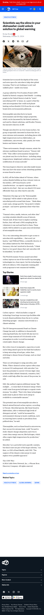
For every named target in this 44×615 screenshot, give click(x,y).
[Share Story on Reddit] (13, 41)
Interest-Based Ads (33, 606)
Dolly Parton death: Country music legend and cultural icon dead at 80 (22, 3)
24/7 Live (15, 9)
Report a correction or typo (11, 473)
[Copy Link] (27, 41)
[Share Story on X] (8, 41)
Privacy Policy (5, 604)
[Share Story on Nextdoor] (18, 41)
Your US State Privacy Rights (9, 606)
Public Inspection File (7, 608)
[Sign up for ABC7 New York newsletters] (19, 592)
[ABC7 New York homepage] (8, 9)
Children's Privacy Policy (30, 604)
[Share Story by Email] (22, 41)
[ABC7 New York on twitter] (9, 592)
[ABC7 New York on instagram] (14, 592)
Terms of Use (22, 606)
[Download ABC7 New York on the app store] (7, 597)
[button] (3, 9)
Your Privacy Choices (16, 604)
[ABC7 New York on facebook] (4, 592)
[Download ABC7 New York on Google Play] (17, 597)
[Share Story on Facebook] (4, 41)
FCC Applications (19, 608)
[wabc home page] (5, 562)
